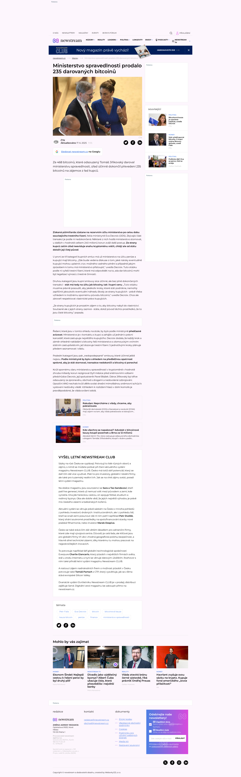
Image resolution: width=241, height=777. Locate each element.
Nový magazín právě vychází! (102, 50)
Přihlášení (184, 33)
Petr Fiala (64, 611)
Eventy (95, 33)
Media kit (124, 741)
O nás (55, 33)
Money (75, 58)
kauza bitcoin (65, 617)
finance (93, 617)
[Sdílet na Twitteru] (126, 142)
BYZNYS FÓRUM (109, 33)
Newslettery (68, 33)
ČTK (63, 140)
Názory (89, 40)
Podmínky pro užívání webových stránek (128, 735)
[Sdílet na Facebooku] (133, 142)
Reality (101, 40)
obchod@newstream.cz (96, 723)
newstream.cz (59, 58)
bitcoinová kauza (113, 611)
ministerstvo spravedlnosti (116, 617)
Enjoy (148, 40)
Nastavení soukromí (129, 745)
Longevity (137, 40)
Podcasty (163, 40)
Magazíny (83, 33)
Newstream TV (180, 41)
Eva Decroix (80, 611)
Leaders (112, 40)
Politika (124, 40)
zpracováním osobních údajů (164, 746)
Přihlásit (180, 738)
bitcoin (95, 611)
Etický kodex (125, 719)
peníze (81, 617)
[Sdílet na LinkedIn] (140, 142)
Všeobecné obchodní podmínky (129, 724)
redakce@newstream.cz (96, 719)
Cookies (123, 729)
